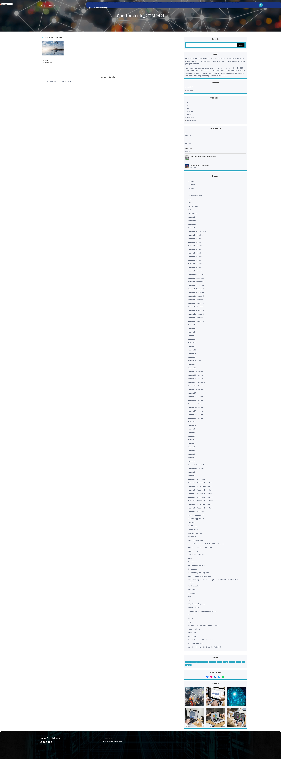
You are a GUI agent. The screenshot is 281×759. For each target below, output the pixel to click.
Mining (225, 662)
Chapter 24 (192, 357)
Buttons (190, 203)
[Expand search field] (261, 5)
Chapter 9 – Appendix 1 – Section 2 (200, 486)
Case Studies (192, 213)
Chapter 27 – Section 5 (196, 411)
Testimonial (192, 633)
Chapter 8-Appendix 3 (196, 468)
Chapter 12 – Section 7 (196, 318)
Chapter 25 (192, 364)
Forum (190, 558)
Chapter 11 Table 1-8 (195, 264)
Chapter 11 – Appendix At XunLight (200, 231)
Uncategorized (191, 121)
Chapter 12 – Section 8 (196, 321)
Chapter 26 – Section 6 (196, 389)
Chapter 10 (192, 221)
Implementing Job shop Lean (198, 573)
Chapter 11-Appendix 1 (196, 275)
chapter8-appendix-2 (196, 515)
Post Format (191, 117)
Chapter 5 (191, 443)
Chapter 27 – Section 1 (196, 397)
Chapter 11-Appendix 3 (196, 282)
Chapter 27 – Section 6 (196, 415)
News (238, 662)
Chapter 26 (192, 368)
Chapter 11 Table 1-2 (195, 242)
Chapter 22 (192, 350)
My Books (191, 600)
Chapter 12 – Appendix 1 (196, 292)
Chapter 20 (192, 339)
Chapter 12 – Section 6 (196, 314)
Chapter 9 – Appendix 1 (196, 479)
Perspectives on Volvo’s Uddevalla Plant (202, 611)
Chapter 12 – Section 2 (196, 300)
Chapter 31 (192, 436)
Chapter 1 (191, 217)
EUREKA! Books (193, 551)
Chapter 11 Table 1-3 (195, 246)
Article (187, 662)
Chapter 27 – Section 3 (196, 404)
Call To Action (193, 206)
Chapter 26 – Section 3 (196, 379)
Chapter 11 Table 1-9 (195, 267)
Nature (232, 662)
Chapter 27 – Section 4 (196, 407)
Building (194, 662)
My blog (190, 597)
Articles (190, 192)
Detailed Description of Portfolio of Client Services (206, 544)
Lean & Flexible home (49, 5)
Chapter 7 (191, 454)
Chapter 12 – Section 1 (196, 296)
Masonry (189, 114)
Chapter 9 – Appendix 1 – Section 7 (200, 504)
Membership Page (194, 586)
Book (189, 199)
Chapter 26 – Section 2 (196, 375)
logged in (60, 82)
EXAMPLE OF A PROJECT (196, 555)
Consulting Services (195, 533)
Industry (212, 662)
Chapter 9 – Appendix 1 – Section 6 (200, 501)
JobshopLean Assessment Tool (199, 576)
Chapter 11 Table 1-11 (195, 239)
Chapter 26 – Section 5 (196, 386)
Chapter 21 (192, 343)
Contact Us (192, 537)
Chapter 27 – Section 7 (196, 418)
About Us (191, 181)
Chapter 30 (192, 433)
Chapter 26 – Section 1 (196, 371)
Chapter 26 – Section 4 (196, 382)
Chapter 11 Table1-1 (195, 271)
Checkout (191, 522)
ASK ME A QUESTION (195, 196)
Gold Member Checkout (196, 565)
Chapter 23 (192, 354)
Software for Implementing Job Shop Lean (203, 625)
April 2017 (190, 87)
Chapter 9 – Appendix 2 (196, 512)
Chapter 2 (191, 332)
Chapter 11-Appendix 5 (196, 289)
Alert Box (191, 188)
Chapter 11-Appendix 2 (196, 278)
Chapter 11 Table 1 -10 (195, 235)
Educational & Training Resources (200, 547)
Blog (188, 108)
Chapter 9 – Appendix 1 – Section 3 (200, 490)
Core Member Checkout (196, 540)
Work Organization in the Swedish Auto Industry (205, 647)
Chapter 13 (192, 325)
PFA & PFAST (192, 615)
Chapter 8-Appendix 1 (196, 465)
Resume (191, 618)
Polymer (188, 665)
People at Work (193, 607)
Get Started (192, 562)
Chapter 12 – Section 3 (196, 303)
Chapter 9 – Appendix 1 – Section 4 (200, 494)
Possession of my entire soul (199, 165)
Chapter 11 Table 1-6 (195, 257)
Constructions (203, 662)
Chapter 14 (192, 328)
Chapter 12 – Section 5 (196, 310)
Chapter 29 (192, 425)
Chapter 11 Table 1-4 (195, 249)
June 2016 (190, 90)
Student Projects (194, 629)
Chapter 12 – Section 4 (196, 307)
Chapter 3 (191, 429)
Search (241, 45)
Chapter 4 (191, 440)
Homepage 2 (192, 569)
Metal (219, 662)
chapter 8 (191, 461)
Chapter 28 (192, 422)
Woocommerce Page (195, 643)
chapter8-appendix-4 (196, 519)
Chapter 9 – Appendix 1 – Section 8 (200, 508)
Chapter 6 (191, 447)
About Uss (191, 185)
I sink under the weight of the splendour (203, 157)
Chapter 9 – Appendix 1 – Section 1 (200, 483)
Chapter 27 (192, 393)
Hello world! (188, 149)
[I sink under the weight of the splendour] (187, 157)
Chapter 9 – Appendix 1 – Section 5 (200, 497)
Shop (189, 622)
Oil (243, 662)
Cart (189, 210)
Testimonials (192, 636)
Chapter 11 (191, 228)
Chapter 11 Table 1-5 (195, 253)
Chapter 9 (191, 472)
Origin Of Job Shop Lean (196, 604)
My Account (192, 590)
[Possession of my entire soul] (187, 166)
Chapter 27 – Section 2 (196, 400)
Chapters (190, 111)
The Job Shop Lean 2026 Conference (201, 640)
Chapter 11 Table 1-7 (195, 260)
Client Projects (193, 526)
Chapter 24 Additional (196, 361)
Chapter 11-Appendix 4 (196, 285)
